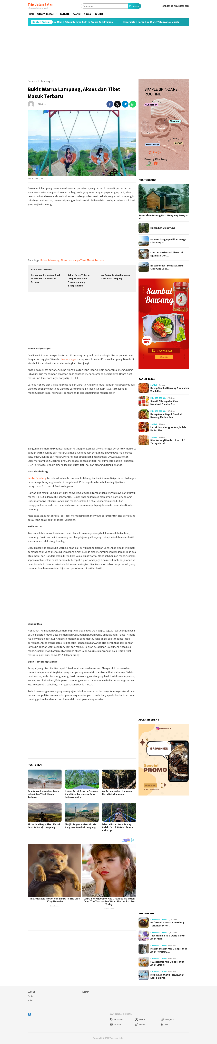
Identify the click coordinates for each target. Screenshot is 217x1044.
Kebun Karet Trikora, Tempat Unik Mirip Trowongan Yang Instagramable (81, 794)
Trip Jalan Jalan (40, 4)
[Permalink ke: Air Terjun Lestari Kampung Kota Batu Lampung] (119, 779)
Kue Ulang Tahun (158, 919)
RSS (166, 1024)
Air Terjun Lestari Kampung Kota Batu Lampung (117, 792)
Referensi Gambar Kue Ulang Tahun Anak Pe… (167, 924)
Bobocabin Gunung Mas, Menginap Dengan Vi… (163, 217)
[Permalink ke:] (31, 103)
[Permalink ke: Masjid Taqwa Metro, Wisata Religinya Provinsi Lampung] (82, 812)
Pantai (31, 996)
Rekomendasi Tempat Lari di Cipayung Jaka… (166, 267)
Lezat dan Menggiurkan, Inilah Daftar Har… (168, 429)
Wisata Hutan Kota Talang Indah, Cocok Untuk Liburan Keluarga (117, 827)
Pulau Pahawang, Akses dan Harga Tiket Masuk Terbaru (72, 260)
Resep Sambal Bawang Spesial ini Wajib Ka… (169, 390)
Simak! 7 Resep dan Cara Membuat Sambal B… (164, 403)
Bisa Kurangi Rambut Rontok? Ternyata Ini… (167, 442)
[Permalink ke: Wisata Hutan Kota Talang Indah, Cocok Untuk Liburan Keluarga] (119, 812)
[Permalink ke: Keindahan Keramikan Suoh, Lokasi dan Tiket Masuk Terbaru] (45, 779)
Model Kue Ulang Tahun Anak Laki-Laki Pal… (167, 976)
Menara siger (68, 359)
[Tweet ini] (117, 104)
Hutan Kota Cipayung (162, 227)
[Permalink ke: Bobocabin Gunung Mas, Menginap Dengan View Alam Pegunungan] (164, 198)
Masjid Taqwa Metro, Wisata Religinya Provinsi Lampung (80, 826)
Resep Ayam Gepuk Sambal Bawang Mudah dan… (166, 416)
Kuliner (154, 398)
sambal (153, 385)
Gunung (31, 991)
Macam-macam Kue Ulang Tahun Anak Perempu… (169, 950)
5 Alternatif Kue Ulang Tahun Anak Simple (167, 963)
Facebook (118, 1019)
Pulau (30, 1000)
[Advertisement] (108, 52)
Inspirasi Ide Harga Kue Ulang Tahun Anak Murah (125, 22)
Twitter (142, 1019)
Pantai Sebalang (37, 478)
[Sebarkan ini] (109, 104)
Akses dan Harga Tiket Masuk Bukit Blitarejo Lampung (44, 826)
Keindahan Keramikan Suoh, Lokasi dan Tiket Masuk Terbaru (46, 279)
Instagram (169, 1019)
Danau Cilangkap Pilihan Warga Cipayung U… (168, 241)
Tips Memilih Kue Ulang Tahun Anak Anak (167, 937)
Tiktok (142, 1024)
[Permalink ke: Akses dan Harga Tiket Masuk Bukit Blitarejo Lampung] (45, 812)
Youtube (117, 1024)
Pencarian (134, 5)
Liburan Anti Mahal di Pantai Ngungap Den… (166, 254)
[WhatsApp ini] (132, 104)
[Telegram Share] (125, 104)
